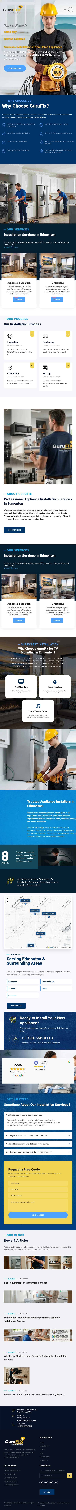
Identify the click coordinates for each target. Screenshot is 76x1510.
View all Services (11, 247)
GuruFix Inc (18, 1503)
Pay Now (46, 1492)
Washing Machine (10, 1474)
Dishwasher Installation (12, 1470)
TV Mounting (57, 283)
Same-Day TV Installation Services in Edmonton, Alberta (34, 1394)
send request (38, 1215)
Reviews (42, 1450)
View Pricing (16, 1005)
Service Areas (44, 1457)
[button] (71, 41)
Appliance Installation (19, 283)
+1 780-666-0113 (37, 1038)
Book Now (19, 299)
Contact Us (43, 1460)
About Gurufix (44, 1446)
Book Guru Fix (15, 65)
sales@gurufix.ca (23, 1418)
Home (41, 1442)
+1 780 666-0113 (25, 1426)
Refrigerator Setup (11, 1481)
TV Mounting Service (11, 1485)
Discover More (14, 530)
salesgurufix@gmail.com (26, 1420)
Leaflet (51, 947)
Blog (41, 1453)
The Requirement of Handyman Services (25, 1282)
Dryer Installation (10, 1478)
